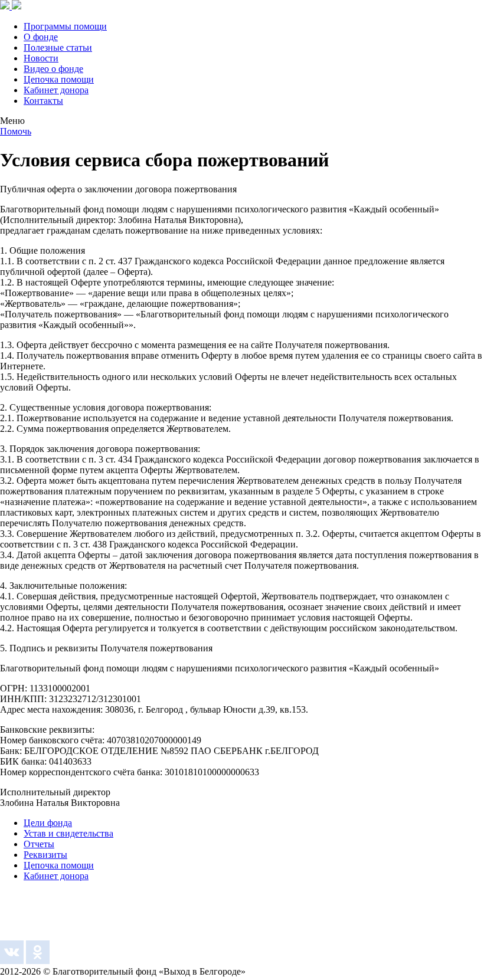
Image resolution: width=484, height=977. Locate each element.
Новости (41, 58)
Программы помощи (65, 26)
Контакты (43, 101)
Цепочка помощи (59, 79)
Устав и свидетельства (68, 833)
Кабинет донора (56, 90)
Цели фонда (48, 823)
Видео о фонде (53, 69)
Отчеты (39, 844)
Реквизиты (45, 855)
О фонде (41, 37)
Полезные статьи (58, 47)
